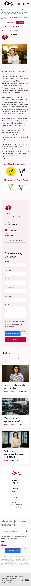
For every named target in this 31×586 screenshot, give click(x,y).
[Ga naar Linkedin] (23, 580)
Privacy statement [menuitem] (7, 580)
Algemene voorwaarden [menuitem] (8, 578)
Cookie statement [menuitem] (7, 582)
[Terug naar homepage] (7, 4)
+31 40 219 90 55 (13, 225)
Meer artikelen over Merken (12, 359)
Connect (10, 235)
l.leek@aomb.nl (13, 230)
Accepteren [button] (20, 22)
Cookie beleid (6, 17)
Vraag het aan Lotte (14, 240)
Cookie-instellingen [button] (11, 22)
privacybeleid (10, 326)
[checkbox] (15, 543)
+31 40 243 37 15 (15, 507)
